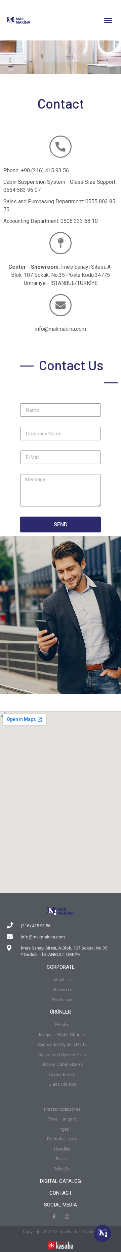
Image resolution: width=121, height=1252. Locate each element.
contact (60, 1193)
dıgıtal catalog (60, 1181)
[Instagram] (67, 1216)
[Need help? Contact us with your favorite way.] (102, 1233)
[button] (108, 20)
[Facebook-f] (53, 1216)
